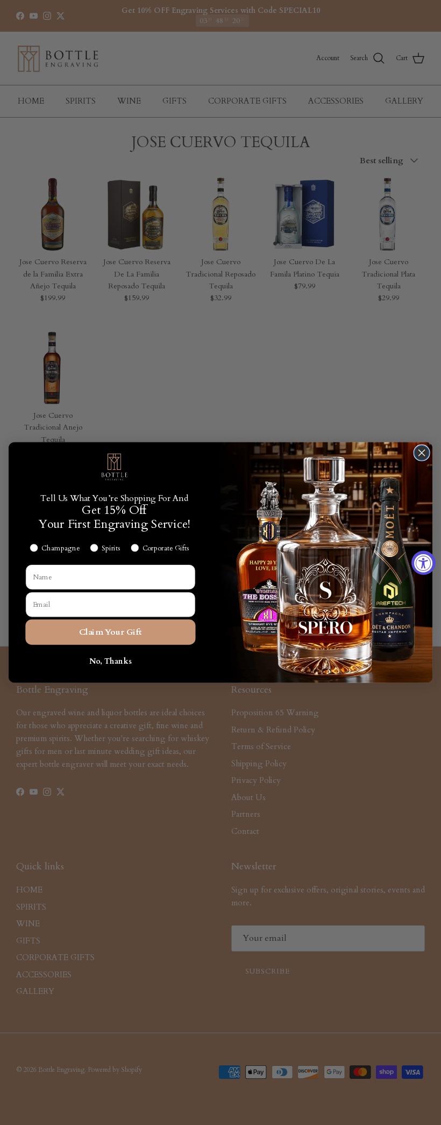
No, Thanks (110, 661)
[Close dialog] (421, 453)
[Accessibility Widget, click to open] (423, 562)
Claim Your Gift (110, 631)
